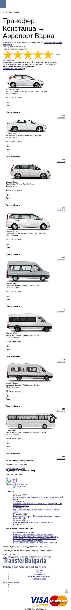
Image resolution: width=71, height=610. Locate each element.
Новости (39, 570)
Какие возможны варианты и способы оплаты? (34, 539)
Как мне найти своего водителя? (28, 541)
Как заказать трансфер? (24, 532)
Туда (8, 106)
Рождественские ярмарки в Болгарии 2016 (33, 522)
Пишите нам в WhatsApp (14, 69)
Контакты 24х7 (39, 578)
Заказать (61, 118)
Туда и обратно (13, 113)
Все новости (19, 524)
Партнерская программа (39, 576)
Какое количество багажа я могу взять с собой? (35, 543)
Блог (39, 572)
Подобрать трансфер (15, 469)
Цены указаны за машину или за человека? (33, 534)
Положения (39, 574)
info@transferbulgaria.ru (16, 484)
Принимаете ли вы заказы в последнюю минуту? (35, 536)
